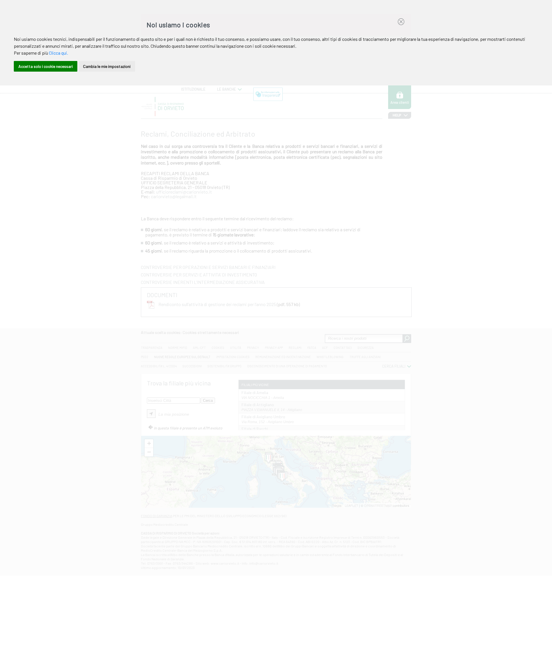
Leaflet (351, 505)
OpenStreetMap (378, 505)
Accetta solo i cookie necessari (45, 66)
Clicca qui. (58, 53)
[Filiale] (268, 459)
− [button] (149, 452)
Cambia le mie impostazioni (107, 66)
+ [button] (149, 443)
